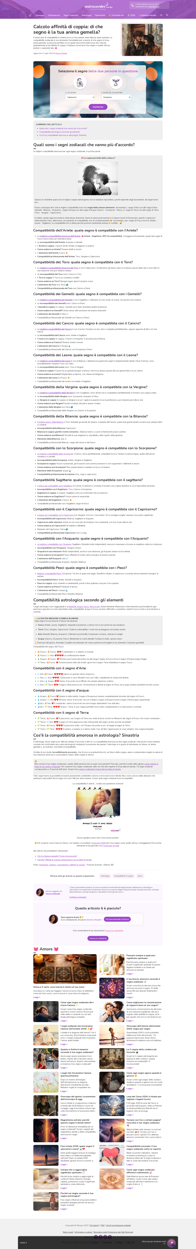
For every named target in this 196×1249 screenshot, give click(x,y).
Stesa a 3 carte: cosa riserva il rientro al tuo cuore (58, 987)
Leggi (36, 997)
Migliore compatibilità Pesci (49, 573)
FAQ (102, 1225)
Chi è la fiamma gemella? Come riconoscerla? (57, 856)
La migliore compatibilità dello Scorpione (55, 454)
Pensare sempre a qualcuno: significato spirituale (141, 957)
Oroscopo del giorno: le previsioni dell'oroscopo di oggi (78, 1098)
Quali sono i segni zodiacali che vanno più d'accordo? (63, 128)
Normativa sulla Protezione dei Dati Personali (113, 1232)
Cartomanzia (54, 15)
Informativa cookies (83, 1232)
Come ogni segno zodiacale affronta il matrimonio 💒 (141, 1171)
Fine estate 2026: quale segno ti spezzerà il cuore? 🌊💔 (77, 1147)
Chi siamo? (94, 1225)
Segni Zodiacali (71, 15)
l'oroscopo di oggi (110, 845)
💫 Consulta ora (116, 15)
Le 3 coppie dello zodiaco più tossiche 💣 (142, 1051)
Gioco (140, 876)
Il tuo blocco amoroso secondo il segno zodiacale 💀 (143, 980)
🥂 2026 (131, 15)
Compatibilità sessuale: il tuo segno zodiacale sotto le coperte (144, 1147)
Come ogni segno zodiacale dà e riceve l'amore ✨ (77, 1004)
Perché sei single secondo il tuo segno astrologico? (77, 1195)
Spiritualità (100, 15)
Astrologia (86, 15)
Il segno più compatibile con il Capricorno (55, 515)
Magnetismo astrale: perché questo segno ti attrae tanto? (76, 1121)
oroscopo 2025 (99, 843)
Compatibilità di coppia (123, 876)
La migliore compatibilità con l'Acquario (54, 544)
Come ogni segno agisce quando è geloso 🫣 (144, 1074)
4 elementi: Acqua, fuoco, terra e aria (83, 606)
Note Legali (68, 1232)
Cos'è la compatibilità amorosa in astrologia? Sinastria (62, 135)
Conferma (98, 107)
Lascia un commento (98, 938)
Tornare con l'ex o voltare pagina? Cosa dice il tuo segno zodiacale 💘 (144, 1123)
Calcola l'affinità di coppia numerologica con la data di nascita (64, 860)
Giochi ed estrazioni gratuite (118, 1225)
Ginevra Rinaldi (61, 53)
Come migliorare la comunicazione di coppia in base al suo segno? (144, 1004)
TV (161, 15)
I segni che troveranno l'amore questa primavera (76, 1074)
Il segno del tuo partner (112, 93)
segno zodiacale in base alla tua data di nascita (100, 769)
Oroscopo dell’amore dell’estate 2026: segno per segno (143, 1027)
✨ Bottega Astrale (147, 15)
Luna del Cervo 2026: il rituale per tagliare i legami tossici (144, 1098)
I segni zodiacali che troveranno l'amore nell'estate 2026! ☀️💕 (77, 1027)
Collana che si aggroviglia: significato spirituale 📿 (74, 1171)
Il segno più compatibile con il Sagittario (54, 486)
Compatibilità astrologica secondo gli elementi (59, 132)
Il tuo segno (70, 93)
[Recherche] (167, 15)
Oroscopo (39, 15)
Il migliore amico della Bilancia (50, 422)
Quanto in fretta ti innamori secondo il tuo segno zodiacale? (77, 1051)
